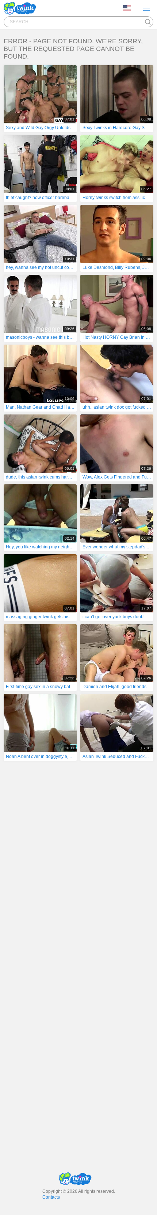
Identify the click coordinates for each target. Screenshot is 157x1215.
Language (129, 8)
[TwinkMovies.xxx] (21, 8)
